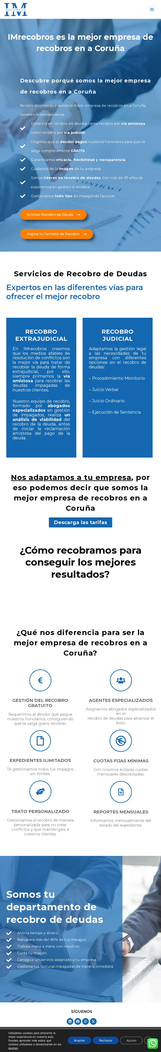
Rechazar (105, 1040)
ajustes (13, 1048)
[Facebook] (77, 1021)
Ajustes (131, 1040)
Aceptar (79, 1040)
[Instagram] (85, 1021)
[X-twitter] (93, 1021)
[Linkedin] (70, 1021)
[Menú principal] (152, 9)
